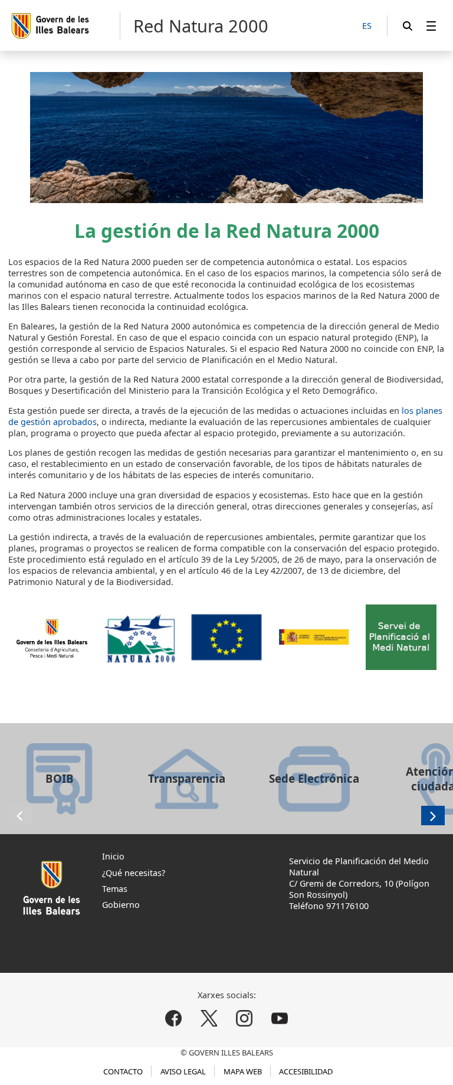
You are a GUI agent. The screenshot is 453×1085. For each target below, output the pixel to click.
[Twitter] (209, 1018)
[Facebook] (174, 1018)
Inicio (113, 856)
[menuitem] (431, 25)
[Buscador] (407, 25)
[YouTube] (279, 1018)
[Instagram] (244, 1018)
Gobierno (121, 904)
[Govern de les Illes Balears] (65, 25)
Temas (114, 888)
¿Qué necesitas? (133, 872)
